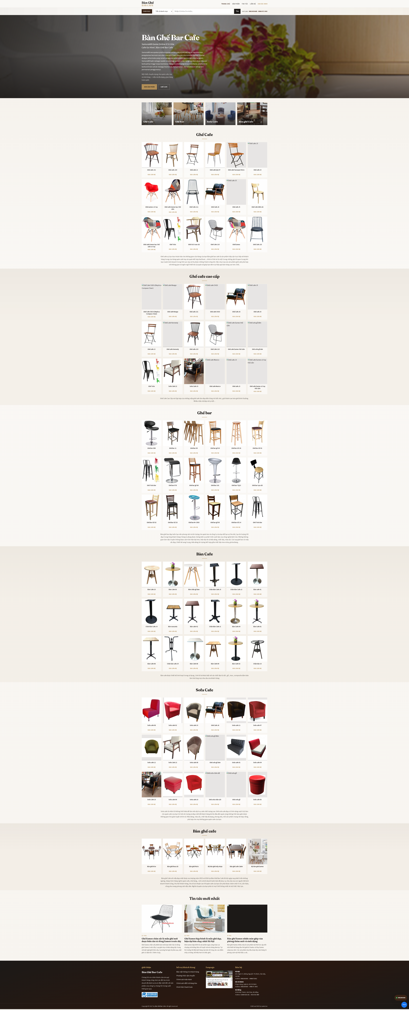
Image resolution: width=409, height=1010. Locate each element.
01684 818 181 (245, 995)
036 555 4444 (262, 4)
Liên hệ (253, 4)
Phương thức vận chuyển (185, 975)
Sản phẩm (236, 4)
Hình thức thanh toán (184, 987)
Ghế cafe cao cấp (204, 276)
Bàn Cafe (204, 554)
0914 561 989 (255, 995)
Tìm (237, 11)
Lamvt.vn (264, 1006)
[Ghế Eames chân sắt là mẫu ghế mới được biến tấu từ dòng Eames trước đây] (162, 919)
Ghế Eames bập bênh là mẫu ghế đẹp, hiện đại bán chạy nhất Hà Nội (203, 940)
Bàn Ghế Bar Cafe (160, 1006)
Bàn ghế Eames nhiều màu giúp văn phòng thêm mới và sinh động (245, 940)
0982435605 (253, 11)
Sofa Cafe (204, 690)
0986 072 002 (262, 11)
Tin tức (245, 4)
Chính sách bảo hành (184, 979)
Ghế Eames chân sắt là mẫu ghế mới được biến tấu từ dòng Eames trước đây (161, 940)
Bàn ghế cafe (204, 831)
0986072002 (253, 979)
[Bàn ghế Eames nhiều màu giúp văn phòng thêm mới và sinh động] (247, 919)
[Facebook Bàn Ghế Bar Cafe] (219, 979)
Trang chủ (225, 4)
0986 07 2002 (253, 986)
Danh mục (146, 11)
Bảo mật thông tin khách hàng (187, 972)
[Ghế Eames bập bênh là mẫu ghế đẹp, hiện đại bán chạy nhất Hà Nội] (204, 919)
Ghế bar (204, 412)
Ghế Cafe (164, 87)
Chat (404, 1005)
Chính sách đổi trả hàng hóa (186, 983)
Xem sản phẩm (149, 87)
